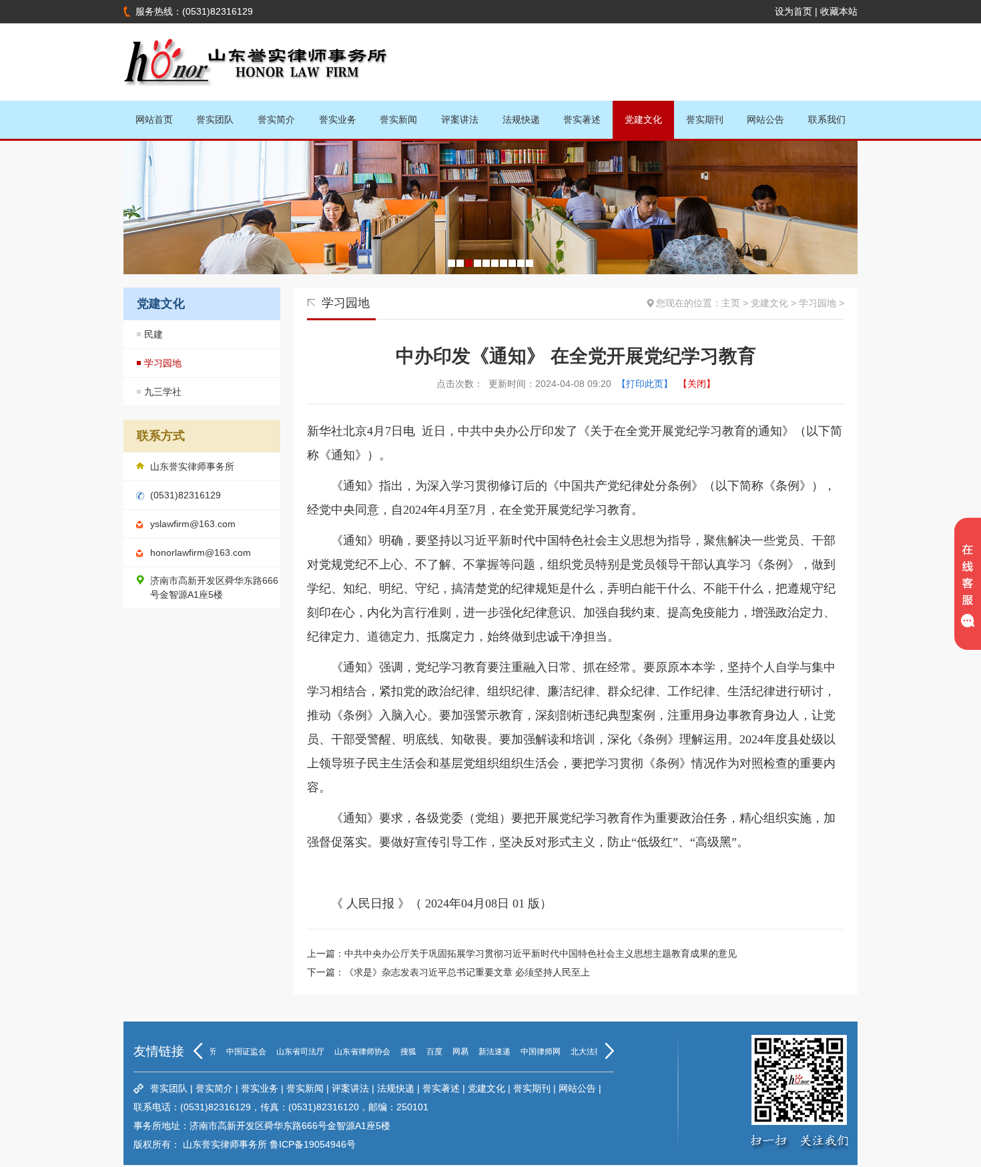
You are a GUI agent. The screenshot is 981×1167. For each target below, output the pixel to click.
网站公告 (765, 119)
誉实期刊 (704, 119)
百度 (422, 1051)
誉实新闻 (398, 119)
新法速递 (482, 1051)
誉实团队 (215, 119)
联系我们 (827, 119)
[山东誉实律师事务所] (256, 95)
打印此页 (644, 383)
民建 (153, 334)
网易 (448, 1051)
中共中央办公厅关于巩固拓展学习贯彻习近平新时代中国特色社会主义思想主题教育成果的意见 (540, 953)
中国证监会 (234, 1051)
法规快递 (521, 119)
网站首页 (154, 119)
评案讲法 (459, 119)
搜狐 (396, 1051)
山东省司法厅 (288, 1051)
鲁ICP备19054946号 (313, 1144)
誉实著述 (582, 119)
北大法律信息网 (587, 1051)
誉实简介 (276, 119)
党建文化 (643, 119)
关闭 (696, 383)
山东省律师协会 (350, 1051)
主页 (730, 303)
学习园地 (163, 363)
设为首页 (793, 11)
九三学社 (163, 391)
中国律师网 (529, 1051)
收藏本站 (839, 11)
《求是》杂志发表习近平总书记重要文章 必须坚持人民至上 (467, 972)
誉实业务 (337, 119)
